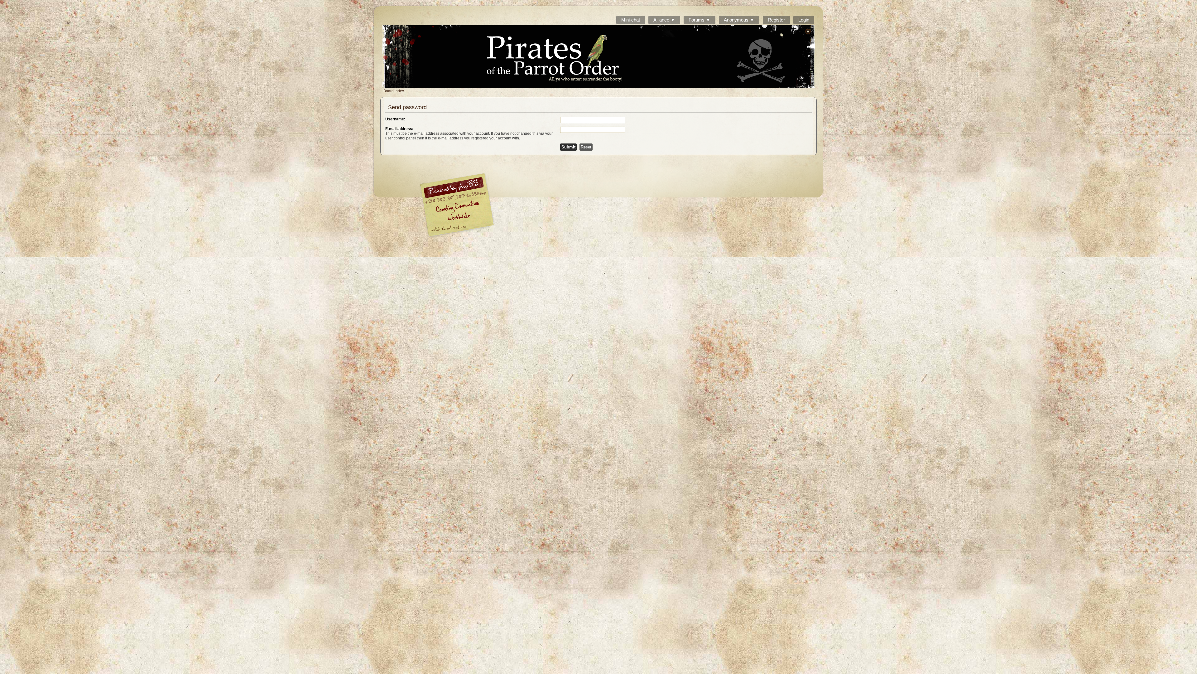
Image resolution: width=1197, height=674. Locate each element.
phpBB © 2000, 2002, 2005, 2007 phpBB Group (489, 206)
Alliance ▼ (664, 19)
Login (803, 19)
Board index (598, 56)
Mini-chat (630, 19)
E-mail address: (399, 129)
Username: (395, 119)
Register (776, 19)
